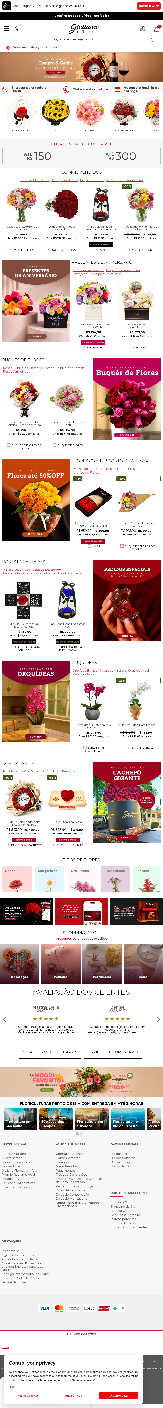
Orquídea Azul (138, 670)
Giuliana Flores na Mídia (19, 1170)
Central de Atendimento (74, 1154)
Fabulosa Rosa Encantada (22, 573)
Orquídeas (84, 662)
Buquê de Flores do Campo (34, 368)
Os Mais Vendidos (81, 172)
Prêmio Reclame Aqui (18, 1174)
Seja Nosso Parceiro (125, 1215)
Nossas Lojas (11, 1166)
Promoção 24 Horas (87, 469)
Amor (104, 249)
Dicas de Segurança (70, 1190)
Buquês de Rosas (124, 130)
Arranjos (90, 130)
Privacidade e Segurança (74, 1186)
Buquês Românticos (26, 845)
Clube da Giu (120, 1202)
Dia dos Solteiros (122, 1158)
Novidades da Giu (22, 763)
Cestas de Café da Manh (21, 1278)
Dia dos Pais (119, 1154)
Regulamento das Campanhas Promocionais (79, 1204)
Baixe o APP (149, 6)
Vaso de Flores (24, 249)
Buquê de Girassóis (70, 368)
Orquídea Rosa (83, 674)
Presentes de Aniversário (124, 180)
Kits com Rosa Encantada (62, 573)
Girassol (55, 130)
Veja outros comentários (50, 1052)
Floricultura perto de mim (21, 1259)
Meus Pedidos (66, 1166)
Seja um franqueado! (17, 1187)
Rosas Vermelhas (15, 371)
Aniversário (96, 347)
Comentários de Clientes (128, 1227)
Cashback (142, 29)
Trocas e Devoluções (71, 1174)
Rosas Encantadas (21, 130)
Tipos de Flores (115, 469)
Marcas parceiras (123, 1219)
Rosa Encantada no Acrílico (27, 648)
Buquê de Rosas (14, 1282)
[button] (74, 78)
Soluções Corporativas (18, 1183)
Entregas (62, 1162)
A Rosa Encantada (16, 569)
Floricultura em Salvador (90, 1124)
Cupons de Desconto (126, 1223)
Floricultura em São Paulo (19, 1124)
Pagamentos (65, 1170)
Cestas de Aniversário (88, 270)
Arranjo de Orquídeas (95, 749)
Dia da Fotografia (123, 1162)
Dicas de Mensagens (71, 1198)
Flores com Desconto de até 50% (110, 460)
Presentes (135, 469)
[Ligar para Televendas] (18, 29)
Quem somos (12, 1158)
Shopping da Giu (122, 1206)
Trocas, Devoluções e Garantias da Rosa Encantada (79, 1180)
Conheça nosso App (17, 1162)
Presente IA (10, 1251)
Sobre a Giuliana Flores (19, 1154)
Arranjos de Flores (65, 180)
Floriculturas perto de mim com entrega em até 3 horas (81, 1103)
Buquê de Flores (92, 180)
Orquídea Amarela (112, 670)
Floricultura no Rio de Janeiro (125, 1124)
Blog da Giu (119, 1211)
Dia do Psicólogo (123, 1166)
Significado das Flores (18, 1255)
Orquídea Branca (85, 670)
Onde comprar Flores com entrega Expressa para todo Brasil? (23, 1267)
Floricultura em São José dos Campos (54, 1121)
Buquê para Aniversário (123, 270)
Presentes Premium (70, 845)
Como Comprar (68, 1158)
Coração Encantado (46, 569)
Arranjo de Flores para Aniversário (97, 274)
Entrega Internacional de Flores (25, 1274)
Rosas (7, 368)
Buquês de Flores (23, 360)
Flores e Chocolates (35, 180)
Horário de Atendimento (20, 1179)
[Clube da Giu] (81, 1096)
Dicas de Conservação (72, 1194)
